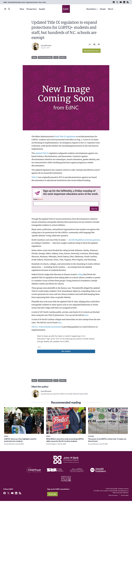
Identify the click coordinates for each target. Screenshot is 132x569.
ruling (80, 274)
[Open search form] (9, 9)
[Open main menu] (5, 9)
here (86, 315)
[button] (94, 44)
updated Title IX (42, 153)
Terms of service (113, 495)
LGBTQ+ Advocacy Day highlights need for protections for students (20, 440)
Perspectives (31, 9)
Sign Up (94, 209)
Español (42, 9)
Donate (103, 9)
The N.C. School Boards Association (46, 327)
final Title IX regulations (65, 136)
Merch (110, 9)
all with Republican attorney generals (84, 240)
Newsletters (91, 9)
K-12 (55, 57)
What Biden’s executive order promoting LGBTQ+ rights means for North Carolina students (65, 440)
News (22, 9)
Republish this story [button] (91, 51)
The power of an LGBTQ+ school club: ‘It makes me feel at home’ (107, 440)
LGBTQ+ (62, 57)
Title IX (35, 177)
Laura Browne (46, 45)
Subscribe (52, 494)
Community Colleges (45, 57)
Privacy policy (125, 495)
